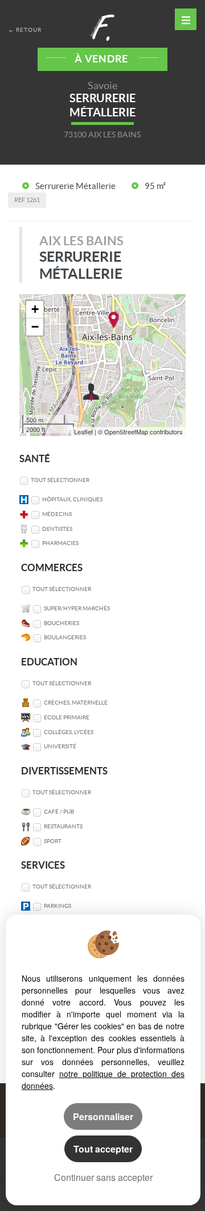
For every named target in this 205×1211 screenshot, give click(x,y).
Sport (53, 841)
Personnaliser (103, 1116)
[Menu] (185, 19)
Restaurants (63, 826)
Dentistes (57, 529)
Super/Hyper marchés (77, 608)
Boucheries (61, 623)
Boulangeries (65, 637)
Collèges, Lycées (68, 732)
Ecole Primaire (66, 717)
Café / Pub (59, 811)
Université (60, 746)
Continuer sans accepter (103, 1177)
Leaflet (83, 431)
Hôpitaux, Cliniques (72, 499)
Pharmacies (60, 543)
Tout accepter (103, 1148)
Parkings (57, 906)
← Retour (25, 30)
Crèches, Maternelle (76, 702)
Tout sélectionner (60, 480)
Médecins (57, 514)
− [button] (35, 327)
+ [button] (35, 309)
